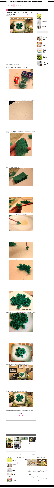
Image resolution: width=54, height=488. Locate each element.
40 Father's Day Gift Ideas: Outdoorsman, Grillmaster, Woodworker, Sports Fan (42, 481)
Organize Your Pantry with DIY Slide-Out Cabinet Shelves (45, 38)
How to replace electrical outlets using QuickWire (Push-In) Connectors (44, 22)
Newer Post (8, 454)
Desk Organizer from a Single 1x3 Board (45, 51)
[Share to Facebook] (25, 415)
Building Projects (44, 49)
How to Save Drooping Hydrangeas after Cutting (14, 480)
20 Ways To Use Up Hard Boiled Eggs (14, 460)
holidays (21, 14)
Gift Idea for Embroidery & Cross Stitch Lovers (14, 1)
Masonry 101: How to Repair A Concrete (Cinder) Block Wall (44, 26)
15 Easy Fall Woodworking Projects (45, 45)
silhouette (22, 312)
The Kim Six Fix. (25, 486)
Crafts (19, 14)
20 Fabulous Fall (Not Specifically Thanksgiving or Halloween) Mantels (31, 477)
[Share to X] (17, 415)
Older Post (33, 454)
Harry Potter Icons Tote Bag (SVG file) (26, 1)
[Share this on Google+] (20, 415)
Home (21, 454)
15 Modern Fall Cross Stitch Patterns (32, 481)
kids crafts (26, 14)
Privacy (17, 463)
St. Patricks (28, 14)
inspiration (23, 14)
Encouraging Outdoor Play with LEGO (42, 478)
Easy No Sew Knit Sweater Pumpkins (32, 479)
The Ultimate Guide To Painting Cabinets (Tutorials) (45, 63)
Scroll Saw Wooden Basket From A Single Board (45, 57)
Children (17, 14)
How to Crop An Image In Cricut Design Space (13, 475)
